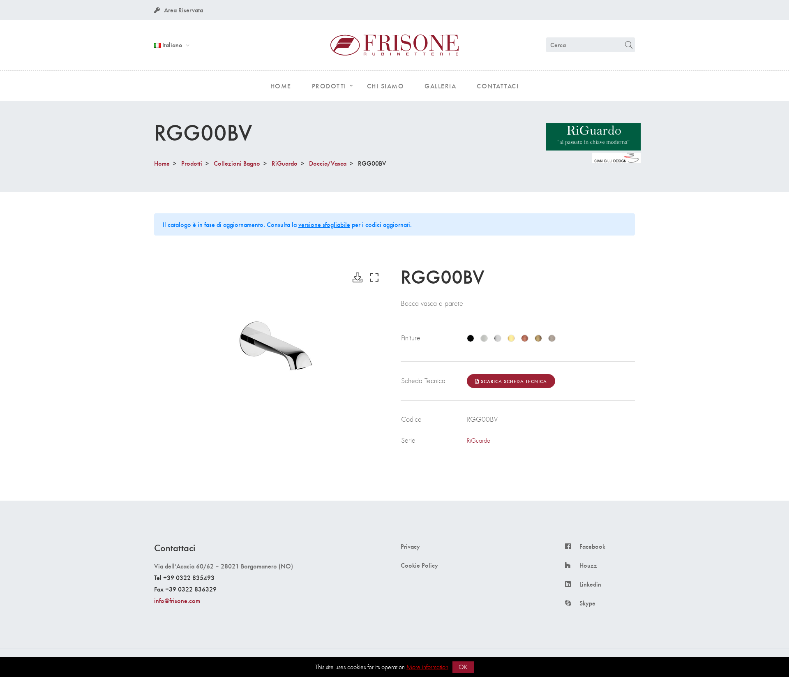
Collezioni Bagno (237, 163)
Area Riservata (183, 9)
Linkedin (590, 584)
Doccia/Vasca (327, 163)
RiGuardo (285, 163)
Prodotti (191, 163)
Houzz (588, 565)
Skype (587, 603)
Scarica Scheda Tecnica (513, 381)
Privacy (410, 546)
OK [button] (463, 667)
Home (162, 163)
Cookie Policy (419, 565)
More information (427, 667)
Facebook (592, 546)
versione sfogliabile (324, 224)
